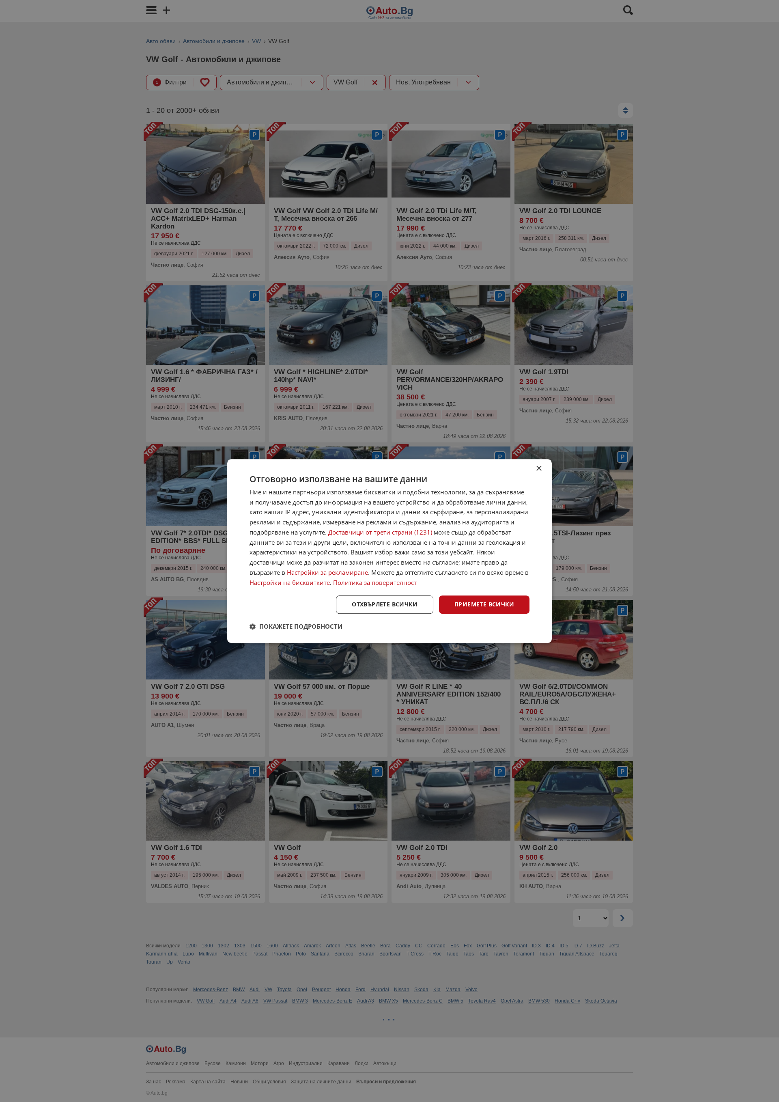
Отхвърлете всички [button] (384, 604)
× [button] (539, 469)
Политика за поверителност (375, 582)
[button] (296, 626)
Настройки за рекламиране (327, 572)
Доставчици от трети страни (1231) (380, 532)
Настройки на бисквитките (290, 582)
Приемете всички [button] (484, 604)
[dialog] (389, 551)
